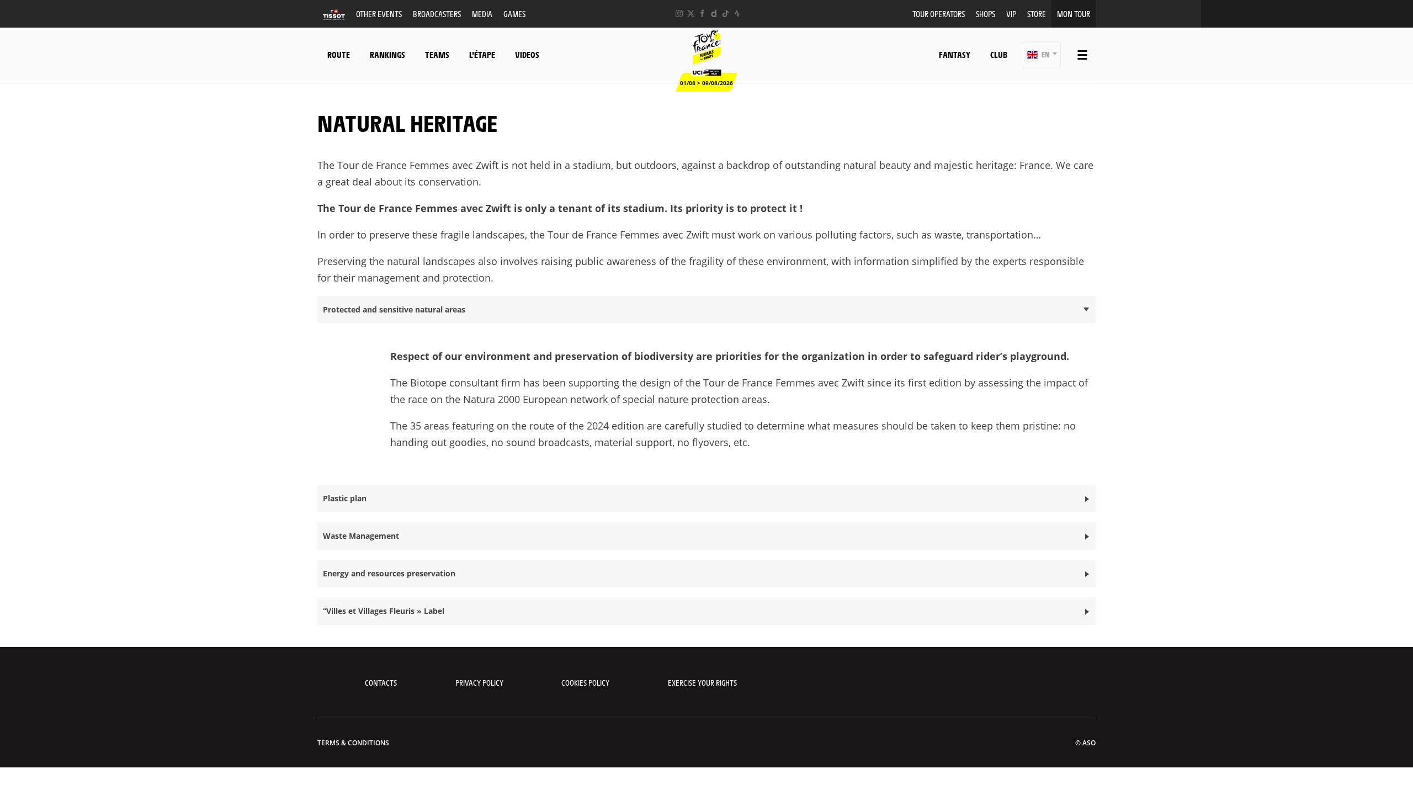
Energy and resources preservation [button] (389, 573)
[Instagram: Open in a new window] (679, 13)
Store (1036, 13)
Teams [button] (437, 54)
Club (998, 54)
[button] (1042, 55)
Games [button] (514, 13)
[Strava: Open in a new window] (737, 13)
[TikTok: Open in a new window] (725, 13)
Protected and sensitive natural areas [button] (394, 309)
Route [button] (338, 54)
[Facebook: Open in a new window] (702, 13)
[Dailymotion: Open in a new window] (714, 13)
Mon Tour (1073, 13)
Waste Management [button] (361, 536)
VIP (1011, 13)
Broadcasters (437, 13)
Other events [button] (379, 13)
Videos (527, 54)
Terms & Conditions (353, 743)
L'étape (482, 54)
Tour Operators (938, 13)
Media (482, 13)
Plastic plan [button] (344, 498)
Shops (985, 13)
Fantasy (954, 54)
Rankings (387, 54)
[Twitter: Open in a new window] (691, 13)
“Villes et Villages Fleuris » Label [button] (383, 611)
